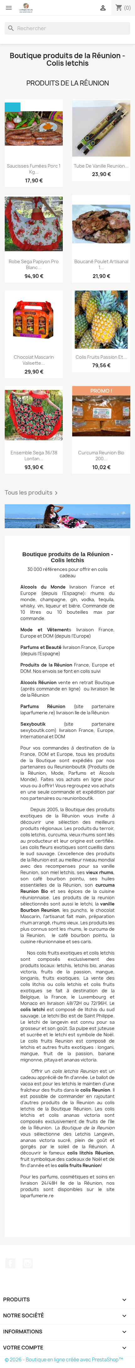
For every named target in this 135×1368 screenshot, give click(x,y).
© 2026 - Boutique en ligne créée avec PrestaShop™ (64, 1359)
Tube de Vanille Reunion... (101, 166)
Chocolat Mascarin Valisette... (34, 360)
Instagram (28, 1263)
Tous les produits (32, 493)
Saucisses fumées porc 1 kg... (34, 169)
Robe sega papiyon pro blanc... (34, 264)
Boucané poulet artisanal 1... (101, 264)
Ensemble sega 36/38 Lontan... (34, 456)
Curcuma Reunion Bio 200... (101, 456)
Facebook (10, 1263)
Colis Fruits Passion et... (101, 357)
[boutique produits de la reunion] (67, 516)
